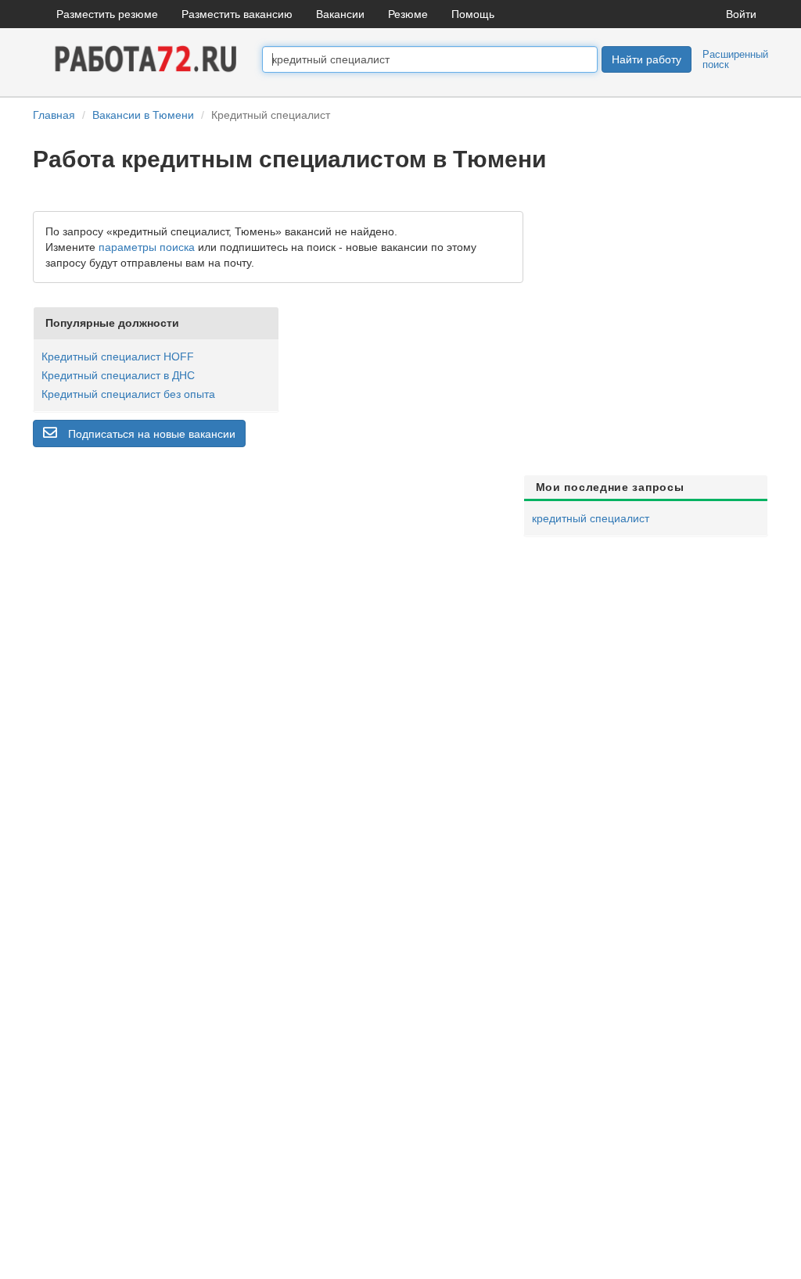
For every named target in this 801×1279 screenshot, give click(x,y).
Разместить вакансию (237, 14)
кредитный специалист (590, 518)
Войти (741, 14)
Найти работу (646, 59)
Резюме (408, 14)
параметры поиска (147, 247)
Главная (54, 115)
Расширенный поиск (735, 59)
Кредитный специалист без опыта (128, 394)
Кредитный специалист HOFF (117, 356)
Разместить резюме (107, 14)
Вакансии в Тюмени (143, 115)
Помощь (472, 14)
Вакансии (340, 14)
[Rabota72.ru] (147, 58)
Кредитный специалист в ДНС (118, 375)
